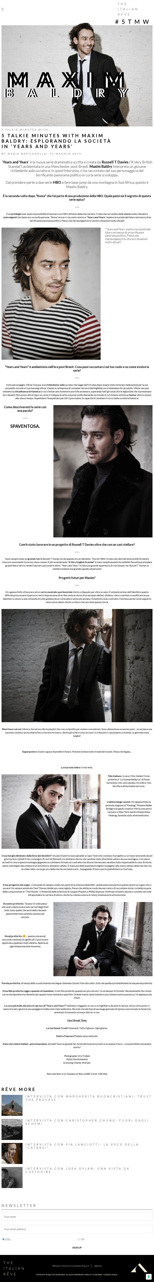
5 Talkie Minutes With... (27, 129)
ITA (82, 1239)
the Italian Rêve (58, 1275)
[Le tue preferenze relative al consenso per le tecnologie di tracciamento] (149, 1277)
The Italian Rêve (128, 9)
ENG (8, 1239)
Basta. (114, 1275)
